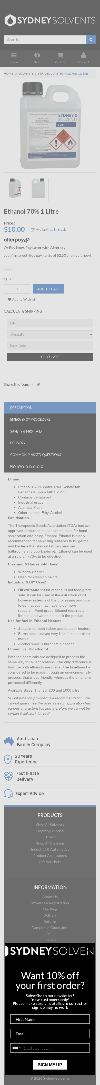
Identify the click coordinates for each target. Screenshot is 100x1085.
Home (8, 73)
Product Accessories (50, 855)
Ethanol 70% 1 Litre (72, 73)
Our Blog (50, 909)
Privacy (50, 940)
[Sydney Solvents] (50, 18)
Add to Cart (48, 289)
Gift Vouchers (50, 861)
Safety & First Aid (26, 431)
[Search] (91, 39)
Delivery (50, 915)
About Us (50, 896)
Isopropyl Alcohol (50, 831)
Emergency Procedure (30, 419)
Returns (50, 921)
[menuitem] (32, 384)
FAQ (50, 934)
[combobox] (45, 39)
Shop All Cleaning (50, 843)
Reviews (17, 466)
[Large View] (14, 190)
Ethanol (45, 73)
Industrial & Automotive (50, 849)
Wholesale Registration (50, 903)
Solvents (25, 73)
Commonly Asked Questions (35, 455)
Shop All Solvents (50, 824)
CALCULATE (50, 357)
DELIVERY (17, 443)
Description (21, 408)
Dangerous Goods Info (50, 927)
